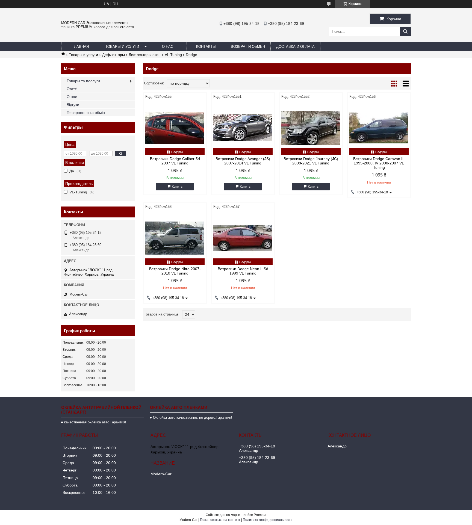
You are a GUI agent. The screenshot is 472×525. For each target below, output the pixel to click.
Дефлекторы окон (145, 54)
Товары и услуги (122, 47)
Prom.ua (260, 515)
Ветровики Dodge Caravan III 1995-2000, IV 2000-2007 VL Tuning (379, 163)
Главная (80, 47)
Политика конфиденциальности (268, 520)
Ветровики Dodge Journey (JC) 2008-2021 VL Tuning (311, 161)
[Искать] (405, 31)
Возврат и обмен (248, 47)
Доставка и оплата (295, 47)
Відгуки (73, 104)
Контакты (206, 47)
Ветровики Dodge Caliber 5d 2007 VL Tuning (175, 161)
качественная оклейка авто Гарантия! (95, 422)
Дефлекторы (113, 54)
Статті (72, 89)
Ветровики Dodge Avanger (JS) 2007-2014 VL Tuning (243, 161)
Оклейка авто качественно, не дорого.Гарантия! (192, 417)
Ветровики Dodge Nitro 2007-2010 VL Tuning (175, 271)
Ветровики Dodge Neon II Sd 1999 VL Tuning (243, 271)
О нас (167, 47)
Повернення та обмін (86, 112)
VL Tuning (173, 54)
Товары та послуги (83, 81)
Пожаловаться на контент (220, 520)
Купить (177, 186)
